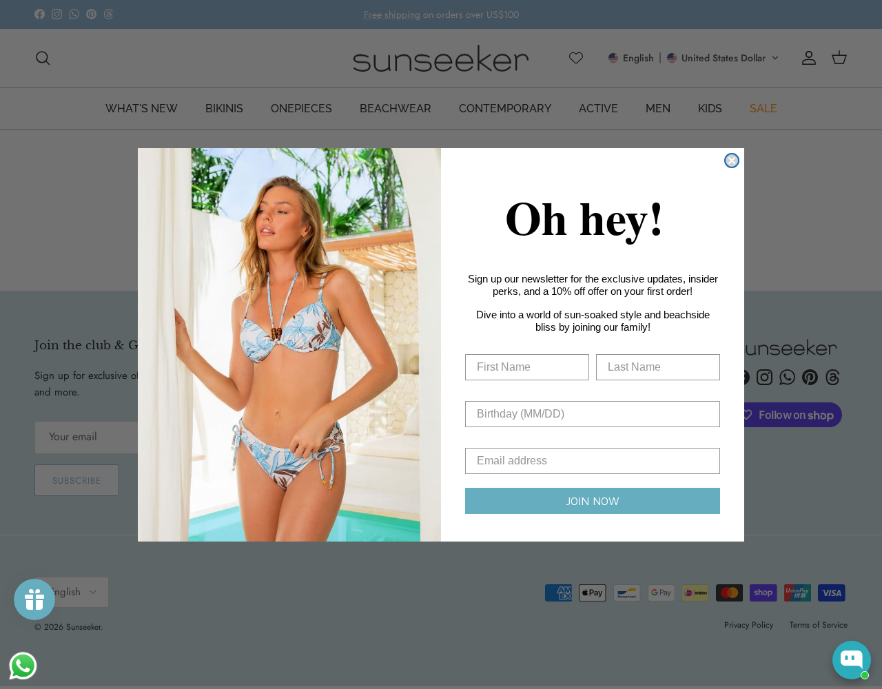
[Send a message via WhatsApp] (23, 666)
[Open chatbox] (851, 660)
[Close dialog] (732, 160)
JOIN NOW (592, 501)
